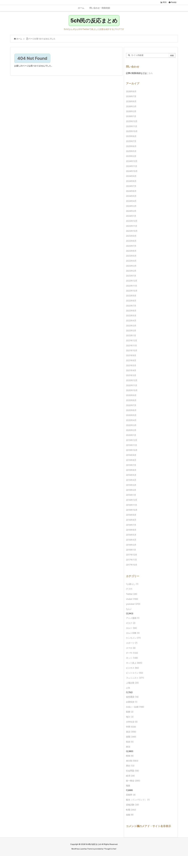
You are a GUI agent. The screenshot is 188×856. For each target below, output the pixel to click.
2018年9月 (131, 515)
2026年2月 (131, 111)
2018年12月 (131, 500)
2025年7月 (131, 141)
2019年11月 (131, 445)
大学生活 (132, 721)
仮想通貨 (132, 697)
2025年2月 (131, 156)
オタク (130, 623)
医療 (129, 712)
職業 (128, 785)
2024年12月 (131, 161)
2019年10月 (131, 450)
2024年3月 (131, 206)
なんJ (128, 609)
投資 (130, 741)
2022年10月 (131, 290)
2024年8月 (131, 181)
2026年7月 (131, 96)
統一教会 (133, 780)
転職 (131, 809)
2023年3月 (131, 265)
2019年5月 (131, 475)
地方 (130, 716)
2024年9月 (131, 176)
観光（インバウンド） (138, 799)
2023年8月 (131, 241)
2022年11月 (131, 285)
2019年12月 (131, 440)
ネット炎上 (134, 663)
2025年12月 (131, 121)
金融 (130, 814)
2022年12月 (131, 280)
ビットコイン (134, 673)
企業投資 (131, 702)
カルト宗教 (133, 633)
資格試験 (132, 804)
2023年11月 (131, 226)
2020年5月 (131, 415)
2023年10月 (131, 231)
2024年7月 (131, 186)
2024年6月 (131, 191)
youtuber (133, 604)
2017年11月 (131, 559)
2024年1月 (131, 216)
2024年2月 (131, 211)
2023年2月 (131, 270)
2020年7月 (131, 405)
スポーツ (131, 643)
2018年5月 (131, 534)
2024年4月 (131, 201)
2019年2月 (131, 490)
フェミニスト (135, 678)
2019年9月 (131, 455)
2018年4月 (131, 539)
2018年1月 (131, 549)
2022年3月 (131, 325)
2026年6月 (131, 101)
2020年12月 (131, 380)
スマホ (131, 648)
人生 (128, 687)
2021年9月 (131, 355)
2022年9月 (131, 295)
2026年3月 (131, 106)
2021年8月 (131, 360)
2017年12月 (131, 554)
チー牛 (132, 653)
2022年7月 (131, 305)
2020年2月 (131, 430)
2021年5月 (131, 365)
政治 (128, 746)
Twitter (131, 594)
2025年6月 (131, 146)
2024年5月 (131, 196)
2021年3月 (131, 375)
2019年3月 (131, 485)
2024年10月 (131, 171)
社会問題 (132, 770)
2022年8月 (131, 300)
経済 (130, 775)
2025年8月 (131, 136)
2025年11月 (131, 126)
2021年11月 (131, 345)
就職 (131, 736)
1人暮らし (132, 584)
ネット (132, 658)
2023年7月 (131, 246)
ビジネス (132, 668)
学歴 (131, 726)
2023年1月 (131, 275)
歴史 (130, 765)
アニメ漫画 (132, 618)
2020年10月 (131, 390)
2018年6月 (131, 530)
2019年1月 (131, 495)
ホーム (19, 39)
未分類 (132, 760)
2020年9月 (131, 395)
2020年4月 (131, 420)
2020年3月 (131, 425)
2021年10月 (131, 350)
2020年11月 (131, 385)
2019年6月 (131, 470)
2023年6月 (131, 251)
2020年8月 (131, 400)
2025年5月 (131, 151)
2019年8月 (131, 460)
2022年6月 (131, 310)
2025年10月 (131, 131)
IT (129, 589)
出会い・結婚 (135, 707)
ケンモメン (133, 638)
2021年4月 (131, 370)
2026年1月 (131, 116)
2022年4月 (131, 320)
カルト (131, 628)
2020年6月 (131, 410)
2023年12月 (131, 221)
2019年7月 (131, 465)
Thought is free (110, 849)
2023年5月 (131, 256)
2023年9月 (131, 236)
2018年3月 (131, 544)
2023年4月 (131, 260)
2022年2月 (131, 330)
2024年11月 (131, 166)
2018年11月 (131, 505)
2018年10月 (131, 510)
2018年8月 (131, 520)
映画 (130, 755)
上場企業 (132, 682)
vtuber (132, 599)
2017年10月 (131, 564)
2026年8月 (131, 91)
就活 (131, 731)
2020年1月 (131, 435)
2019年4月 (131, 480)
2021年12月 (131, 340)
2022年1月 (131, 335)
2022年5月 (131, 315)
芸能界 (131, 794)
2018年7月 (131, 525)
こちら (150, 73)
